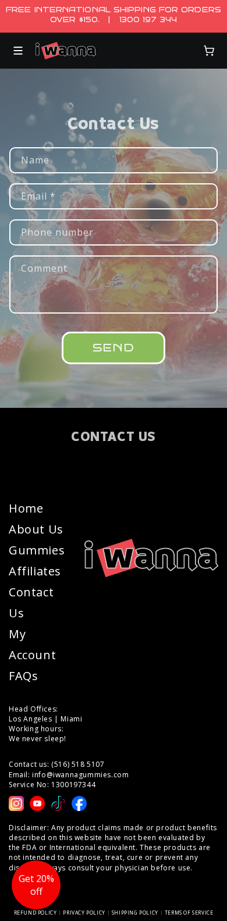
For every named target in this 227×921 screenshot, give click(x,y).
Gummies (37, 550)
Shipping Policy (135, 913)
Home (26, 508)
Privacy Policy (84, 913)
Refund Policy (35, 913)
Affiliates (35, 571)
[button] (18, 50)
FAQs (23, 676)
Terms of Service (189, 913)
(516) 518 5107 (77, 764)
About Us (36, 529)
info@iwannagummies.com (80, 775)
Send (113, 348)
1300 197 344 (148, 20)
